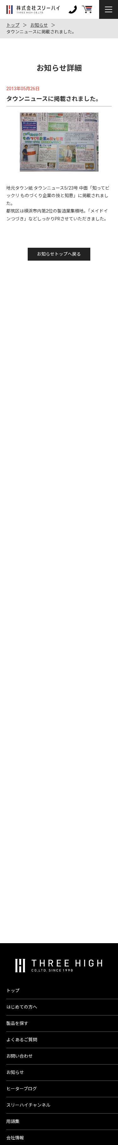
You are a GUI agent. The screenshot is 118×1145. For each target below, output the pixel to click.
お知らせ (39, 25)
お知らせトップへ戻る (59, 254)
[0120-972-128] (73, 9)
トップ (13, 25)
